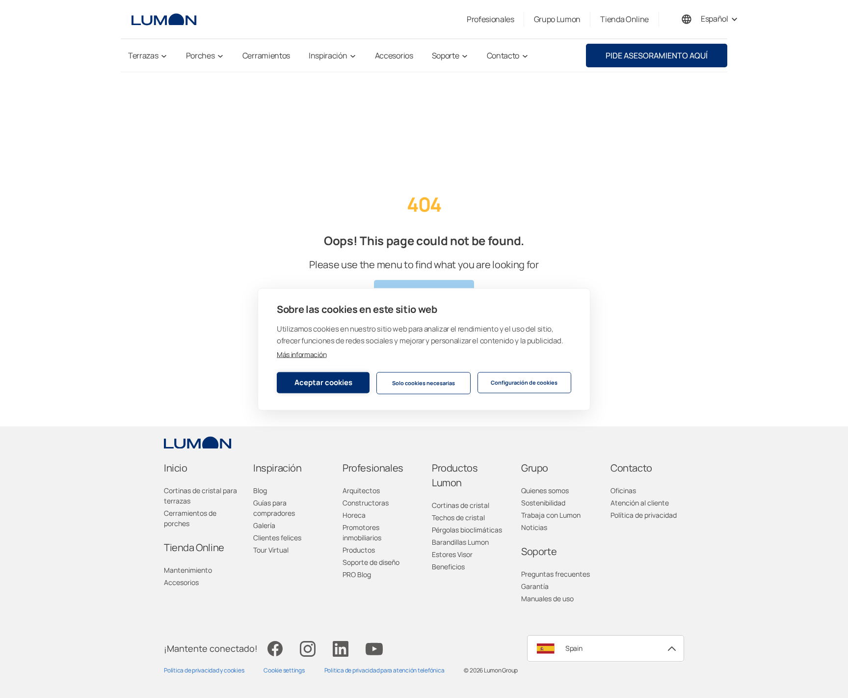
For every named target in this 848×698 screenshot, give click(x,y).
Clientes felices (277, 537)
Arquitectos (361, 490)
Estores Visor (452, 554)
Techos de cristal (458, 517)
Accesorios (181, 582)
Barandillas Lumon (460, 542)
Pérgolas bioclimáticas (467, 529)
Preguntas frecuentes (555, 574)
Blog (260, 490)
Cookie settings (284, 670)
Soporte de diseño (371, 562)
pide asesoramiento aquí (657, 55)
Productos (359, 550)
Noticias (534, 527)
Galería (264, 525)
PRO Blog (357, 574)
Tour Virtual (271, 550)
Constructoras (366, 502)
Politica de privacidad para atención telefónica (384, 670)
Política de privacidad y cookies (204, 670)
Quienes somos (545, 490)
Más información (301, 354)
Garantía (535, 586)
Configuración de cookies (524, 382)
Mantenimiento (188, 570)
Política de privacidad (643, 515)
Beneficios (448, 566)
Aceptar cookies (323, 382)
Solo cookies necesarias (423, 383)
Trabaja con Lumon (551, 515)
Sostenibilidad (543, 502)
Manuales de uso (547, 598)
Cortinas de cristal (460, 505)
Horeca (354, 515)
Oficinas (623, 490)
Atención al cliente (639, 502)
